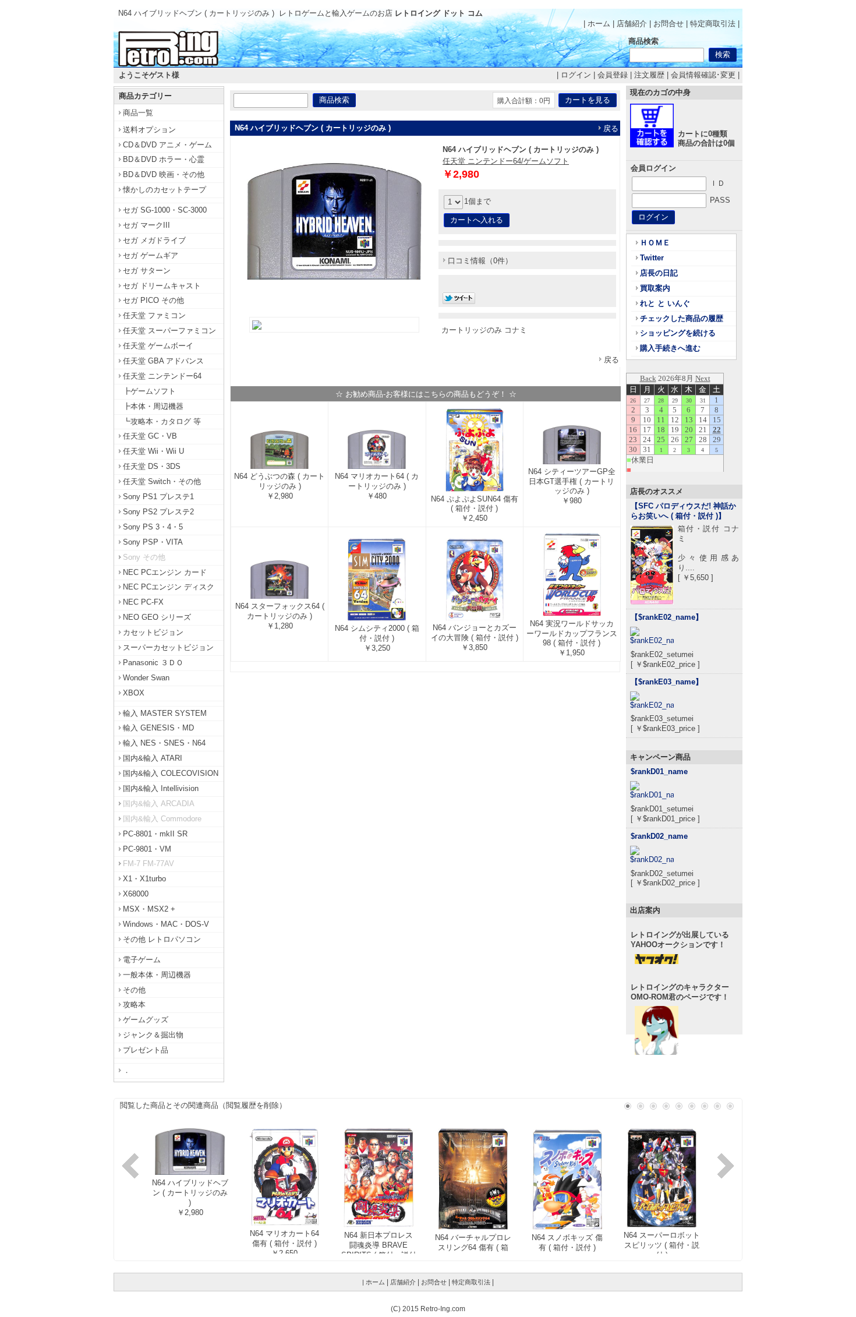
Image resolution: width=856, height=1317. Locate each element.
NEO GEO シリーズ (157, 617)
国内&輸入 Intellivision (161, 788)
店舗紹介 (632, 23)
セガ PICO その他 (153, 300)
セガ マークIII (146, 225)
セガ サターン (147, 270)
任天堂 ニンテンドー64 (162, 376)
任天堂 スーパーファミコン (169, 330)
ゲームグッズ (145, 1019)
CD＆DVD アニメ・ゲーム (167, 144)
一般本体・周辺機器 (157, 974)
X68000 (135, 893)
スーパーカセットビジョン (168, 647)
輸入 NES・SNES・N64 (164, 743)
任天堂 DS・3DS (152, 466)
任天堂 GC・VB (150, 436)
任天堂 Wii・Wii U (153, 451)
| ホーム (596, 23)
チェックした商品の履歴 (681, 318)
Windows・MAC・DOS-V (166, 924)
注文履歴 (649, 74)
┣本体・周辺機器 (153, 406)
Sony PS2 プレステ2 (158, 511)
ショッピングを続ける (678, 333)
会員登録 (612, 74)
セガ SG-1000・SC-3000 (165, 210)
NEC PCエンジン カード (165, 572)
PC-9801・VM (147, 849)
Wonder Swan (146, 677)
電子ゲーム (142, 959)
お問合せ (668, 23)
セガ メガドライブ (154, 240)
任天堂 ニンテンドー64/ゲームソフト (506, 161)
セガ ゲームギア (150, 255)
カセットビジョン (153, 632)
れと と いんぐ (665, 303)
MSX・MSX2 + (149, 909)
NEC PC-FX (143, 602)
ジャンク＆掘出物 (153, 1034)
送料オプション (149, 129)
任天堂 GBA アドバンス (163, 360)
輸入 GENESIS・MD (158, 727)
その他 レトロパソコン (162, 939)
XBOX (133, 692)
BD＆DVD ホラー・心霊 (163, 159)
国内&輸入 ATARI (152, 758)
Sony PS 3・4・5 (153, 526)
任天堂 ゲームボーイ (158, 345)
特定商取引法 (712, 23)
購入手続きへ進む (670, 348)
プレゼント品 (145, 1050)
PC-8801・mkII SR (155, 833)
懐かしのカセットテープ (164, 189)
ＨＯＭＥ (655, 242)
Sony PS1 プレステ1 (158, 496)
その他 (134, 990)
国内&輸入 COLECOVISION (170, 773)
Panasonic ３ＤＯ (153, 662)
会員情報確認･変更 (703, 74)
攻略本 (134, 1004)
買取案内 (655, 288)
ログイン (576, 74)
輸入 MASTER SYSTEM (165, 713)
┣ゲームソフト (149, 391)
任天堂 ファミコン (154, 315)
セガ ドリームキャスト (162, 285)
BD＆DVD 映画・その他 (163, 174)
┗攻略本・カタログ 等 (162, 421)
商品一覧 (138, 112)
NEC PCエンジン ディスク (168, 586)
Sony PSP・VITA (153, 542)
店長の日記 (659, 273)
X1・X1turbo (144, 878)
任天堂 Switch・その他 (162, 481)
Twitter (652, 257)
